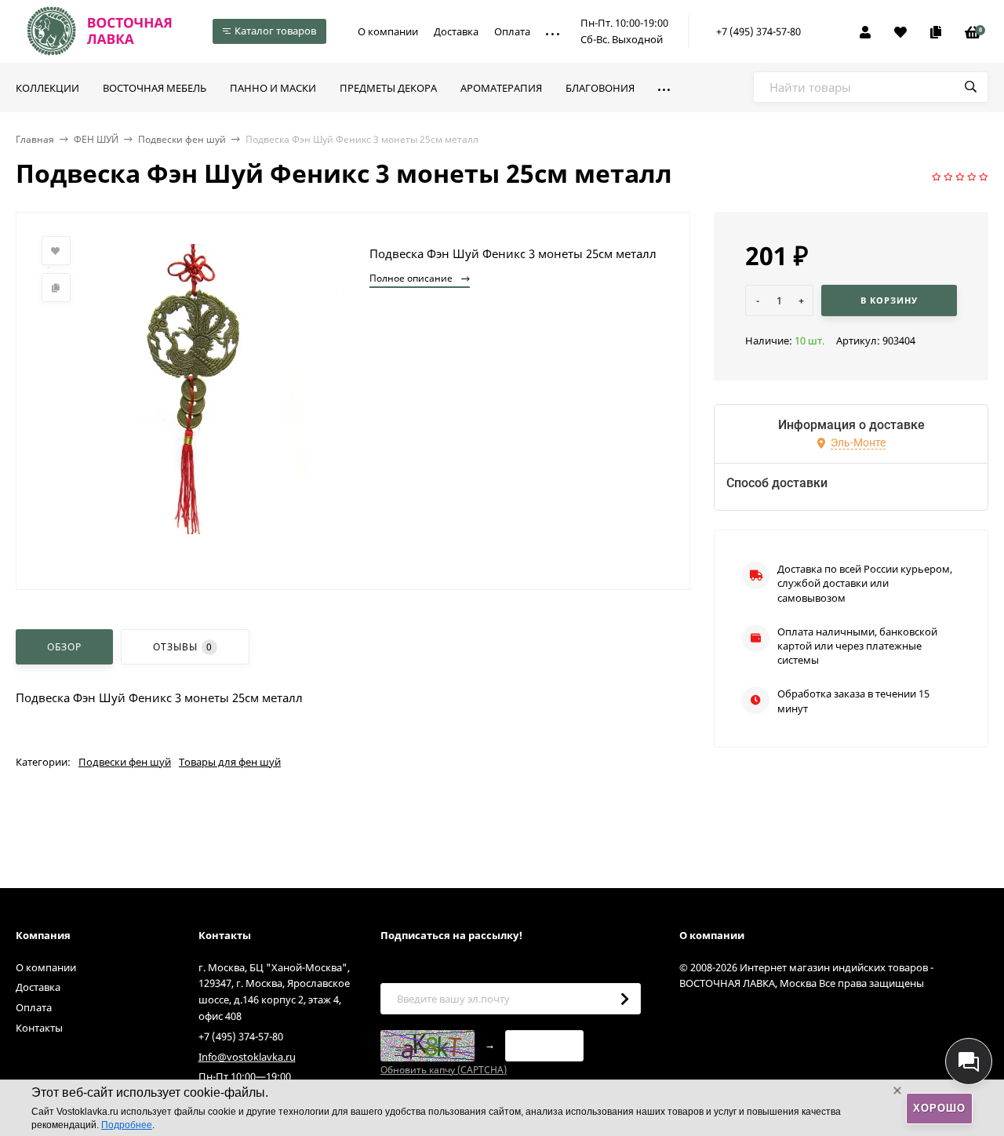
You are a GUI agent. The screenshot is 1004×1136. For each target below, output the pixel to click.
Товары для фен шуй (230, 762)
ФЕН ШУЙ (96, 139)
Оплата (512, 31)
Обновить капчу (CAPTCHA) (443, 1069)
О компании (388, 31)
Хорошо (939, 1108)
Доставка (456, 31)
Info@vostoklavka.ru (247, 1057)
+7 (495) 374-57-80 (758, 31)
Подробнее (126, 1125)
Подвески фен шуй (182, 139)
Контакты (39, 1028)
